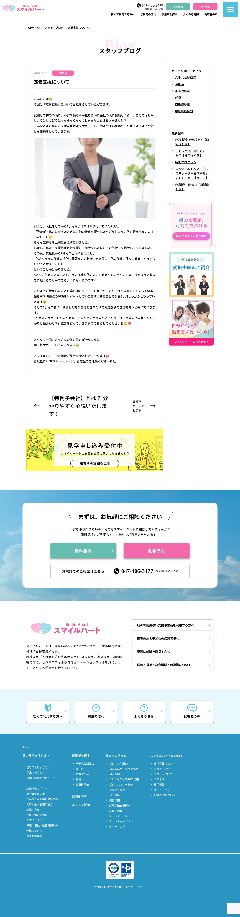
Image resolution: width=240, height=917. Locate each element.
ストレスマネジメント (122, 821)
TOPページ (33, 27)
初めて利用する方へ (123, 14)
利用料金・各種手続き (39, 804)
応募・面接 (115, 811)
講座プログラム (115, 755)
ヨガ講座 (114, 795)
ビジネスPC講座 (118, 763)
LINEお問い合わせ (165, 795)
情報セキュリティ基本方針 (107, 886)
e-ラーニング (117, 826)
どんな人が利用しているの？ (43, 799)
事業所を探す (169, 14)
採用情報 (159, 784)
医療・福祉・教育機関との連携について (164, 664)
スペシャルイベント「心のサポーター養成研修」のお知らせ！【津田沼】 (191, 173)
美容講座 (114, 800)
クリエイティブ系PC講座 (124, 779)
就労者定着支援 (35, 794)
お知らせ (159, 779)
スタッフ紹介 (162, 769)
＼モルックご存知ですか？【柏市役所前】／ (190, 152)
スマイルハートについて (166, 755)
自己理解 (114, 774)
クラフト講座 (117, 790)
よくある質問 (191, 14)
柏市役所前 (182, 90)
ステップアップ (118, 816)
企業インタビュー (36, 820)
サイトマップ (162, 790)
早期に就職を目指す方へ (153, 651)
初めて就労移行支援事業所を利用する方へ (165, 625)
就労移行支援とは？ (36, 755)
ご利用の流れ (148, 14)
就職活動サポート (36, 788)
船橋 (178, 97)
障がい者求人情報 (36, 815)
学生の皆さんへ (35, 772)
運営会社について (164, 763)
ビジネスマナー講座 (121, 784)
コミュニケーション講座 (123, 769)
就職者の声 (211, 14)
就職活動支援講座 (119, 805)
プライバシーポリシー (134, 886)
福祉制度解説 (184, 111)
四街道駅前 (182, 104)
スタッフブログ (54, 27)
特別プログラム (185, 162)
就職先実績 (33, 809)
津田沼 (179, 84)
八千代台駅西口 (185, 77)
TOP (25, 746)
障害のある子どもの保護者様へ (158, 638)
